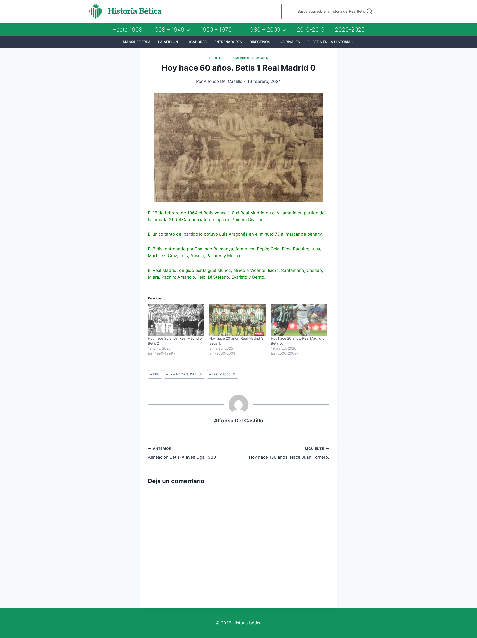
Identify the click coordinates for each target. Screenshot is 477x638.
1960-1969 (218, 58)
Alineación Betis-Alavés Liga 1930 (182, 453)
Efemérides (239, 58)
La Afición (168, 42)
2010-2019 (311, 29)
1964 (155, 374)
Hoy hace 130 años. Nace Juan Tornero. (289, 453)
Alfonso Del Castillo (223, 81)
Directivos (259, 42)
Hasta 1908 (127, 29)
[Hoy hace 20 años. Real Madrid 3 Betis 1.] (237, 320)
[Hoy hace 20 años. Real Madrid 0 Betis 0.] (299, 320)
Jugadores (196, 42)
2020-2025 (350, 29)
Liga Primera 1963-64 (184, 374)
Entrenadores (228, 42)
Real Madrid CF (222, 374)
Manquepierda (137, 42)
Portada (260, 58)
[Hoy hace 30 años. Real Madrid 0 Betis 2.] (176, 320)
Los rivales (289, 42)
